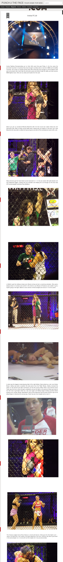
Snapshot (29, 7)
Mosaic (19, 7)
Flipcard (8, 7)
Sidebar (24, 7)
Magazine (13, 7)
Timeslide (35, 7)
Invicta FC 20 (32, 15)
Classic (3, 7)
